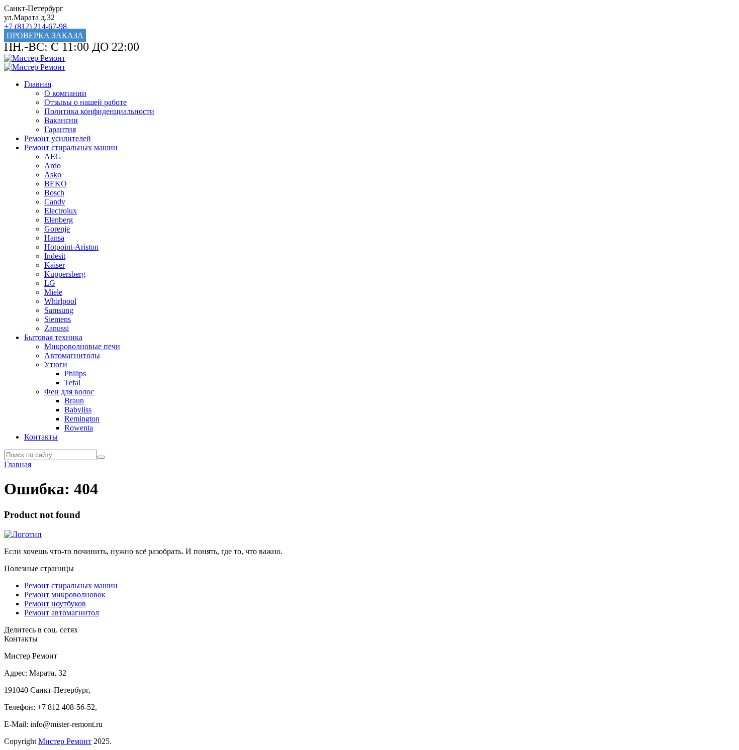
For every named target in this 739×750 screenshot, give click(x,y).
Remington (82, 418)
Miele (53, 292)
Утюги (55, 364)
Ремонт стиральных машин (71, 147)
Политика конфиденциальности (99, 111)
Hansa (54, 238)
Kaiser (54, 265)
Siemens (57, 319)
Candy (54, 201)
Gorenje (57, 229)
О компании (65, 93)
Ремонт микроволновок (65, 594)
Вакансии (61, 120)
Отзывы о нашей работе (85, 102)
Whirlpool (60, 301)
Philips (75, 373)
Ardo (52, 165)
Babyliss (77, 409)
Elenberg (58, 220)
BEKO (55, 183)
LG (49, 283)
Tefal (72, 382)
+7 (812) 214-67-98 (35, 26)
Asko (52, 174)
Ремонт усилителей (57, 138)
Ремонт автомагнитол (61, 612)
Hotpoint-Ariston (71, 247)
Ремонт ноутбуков (55, 603)
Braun (74, 400)
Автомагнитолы (72, 355)
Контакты (41, 437)
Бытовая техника (53, 337)
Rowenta (78, 427)
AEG (52, 156)
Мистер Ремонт (64, 741)
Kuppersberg (64, 274)
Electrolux (60, 210)
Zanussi (56, 328)
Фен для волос (69, 391)
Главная (37, 84)
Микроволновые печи (82, 346)
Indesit (54, 256)
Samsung (58, 310)
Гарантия (60, 129)
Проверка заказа (45, 35)
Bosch (54, 192)
